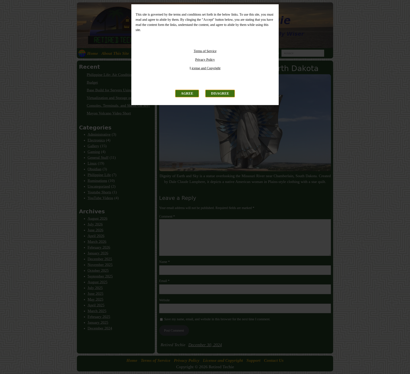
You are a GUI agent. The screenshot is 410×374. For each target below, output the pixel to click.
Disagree (220, 93)
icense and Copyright (206, 68)
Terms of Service (205, 51)
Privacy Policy (205, 59)
